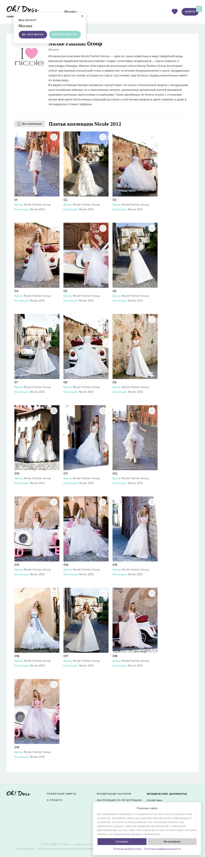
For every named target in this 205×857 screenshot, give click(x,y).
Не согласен (172, 841)
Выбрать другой (65, 34)
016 (16, 656)
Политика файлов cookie (127, 849)
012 (115, 474)
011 (65, 474)
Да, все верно (32, 34)
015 (115, 565)
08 (65, 382)
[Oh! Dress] (18, 794)
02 (65, 200)
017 (65, 656)
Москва (69, 12)
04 (16, 291)
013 (16, 565)
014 (65, 565)
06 (114, 291)
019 (16, 747)
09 (114, 382)
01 (15, 200)
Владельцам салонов (114, 793)
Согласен (122, 841)
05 (65, 291)
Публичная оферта (61, 793)
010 (16, 474)
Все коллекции (32, 123)
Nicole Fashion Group (37, 204)
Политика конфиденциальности (162, 849)
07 (16, 382)
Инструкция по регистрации (119, 800)
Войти (190, 11)
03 (114, 200)
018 (115, 656)
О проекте (54, 800)
